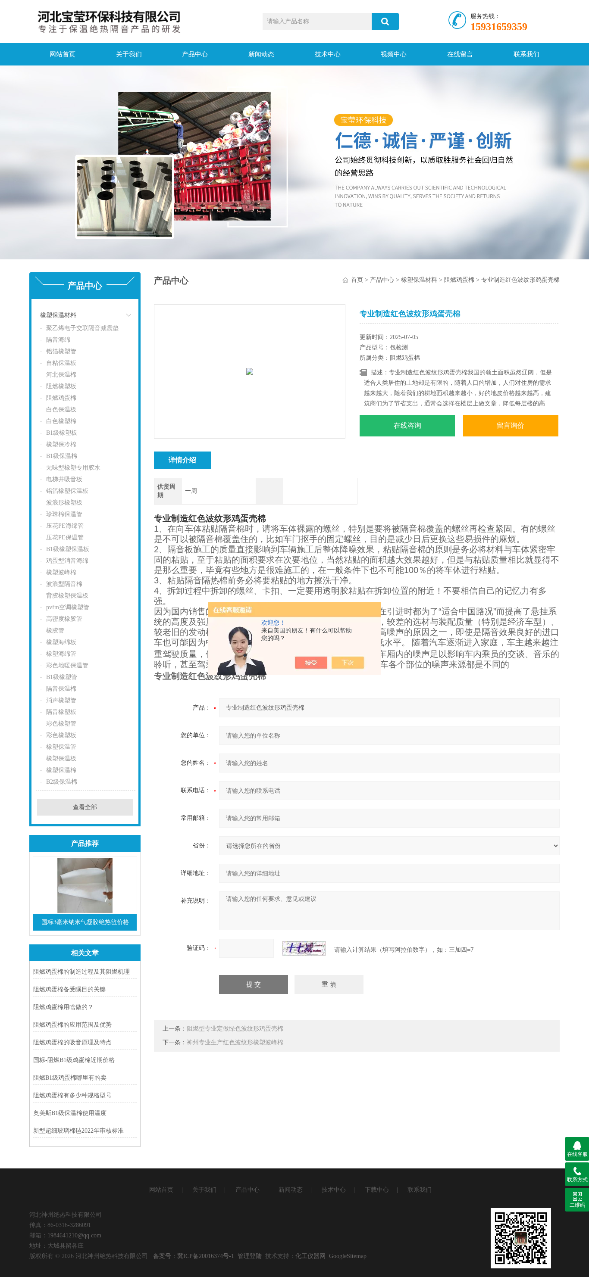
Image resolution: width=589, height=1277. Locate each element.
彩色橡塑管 (61, 723)
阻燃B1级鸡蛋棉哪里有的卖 (70, 1078)
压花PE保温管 (65, 537)
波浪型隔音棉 (64, 584)
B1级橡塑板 (61, 433)
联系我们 (526, 54)
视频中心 (394, 54)
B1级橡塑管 (61, 677)
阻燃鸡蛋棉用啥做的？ (63, 1007)
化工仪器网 (310, 1256)
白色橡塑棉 (61, 421)
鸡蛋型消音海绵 (67, 561)
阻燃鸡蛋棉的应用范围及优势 (72, 1025)
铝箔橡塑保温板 (67, 491)
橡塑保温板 (61, 758)
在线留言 (460, 54)
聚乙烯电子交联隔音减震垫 (82, 328)
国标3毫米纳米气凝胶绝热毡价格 (85, 922)
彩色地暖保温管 (67, 665)
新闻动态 (261, 54)
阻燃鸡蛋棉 (61, 398)
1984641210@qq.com (74, 1235)
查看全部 (85, 807)
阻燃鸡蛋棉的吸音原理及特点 (72, 1042)
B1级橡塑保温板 (67, 549)
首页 (357, 280)
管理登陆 (250, 1256)
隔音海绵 (58, 339)
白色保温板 (61, 409)
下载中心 (377, 1190)
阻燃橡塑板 (61, 386)
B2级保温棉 (61, 782)
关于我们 (129, 54)
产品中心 (195, 54)
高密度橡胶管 (64, 619)
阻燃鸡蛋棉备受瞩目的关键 (69, 989)
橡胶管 (55, 630)
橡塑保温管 (61, 747)
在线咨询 (407, 425)
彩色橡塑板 (61, 735)
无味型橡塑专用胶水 (73, 467)
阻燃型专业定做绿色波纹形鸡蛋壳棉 (235, 1028)
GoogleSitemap (348, 1256)
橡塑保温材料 (58, 315)
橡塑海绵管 (61, 654)
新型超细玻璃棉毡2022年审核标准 (78, 1130)
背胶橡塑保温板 (67, 595)
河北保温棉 (61, 374)
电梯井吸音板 (64, 479)
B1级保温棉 (61, 456)
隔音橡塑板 (61, 712)
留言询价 (510, 425)
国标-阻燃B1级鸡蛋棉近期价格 (74, 1060)
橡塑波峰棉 (61, 572)
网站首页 (62, 54)
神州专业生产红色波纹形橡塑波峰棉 (235, 1042)
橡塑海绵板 (61, 642)
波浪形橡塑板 (64, 502)
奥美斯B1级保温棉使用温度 (70, 1113)
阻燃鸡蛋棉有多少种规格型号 (72, 1095)
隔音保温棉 (61, 688)
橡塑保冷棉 (61, 444)
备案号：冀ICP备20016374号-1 (193, 1256)
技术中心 (328, 54)
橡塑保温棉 (61, 770)
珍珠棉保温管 (64, 514)
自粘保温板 (61, 363)
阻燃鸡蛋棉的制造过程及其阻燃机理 (81, 972)
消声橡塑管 (61, 700)
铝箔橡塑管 (61, 351)
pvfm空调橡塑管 (67, 607)
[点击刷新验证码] (304, 948)
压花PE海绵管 (65, 526)
